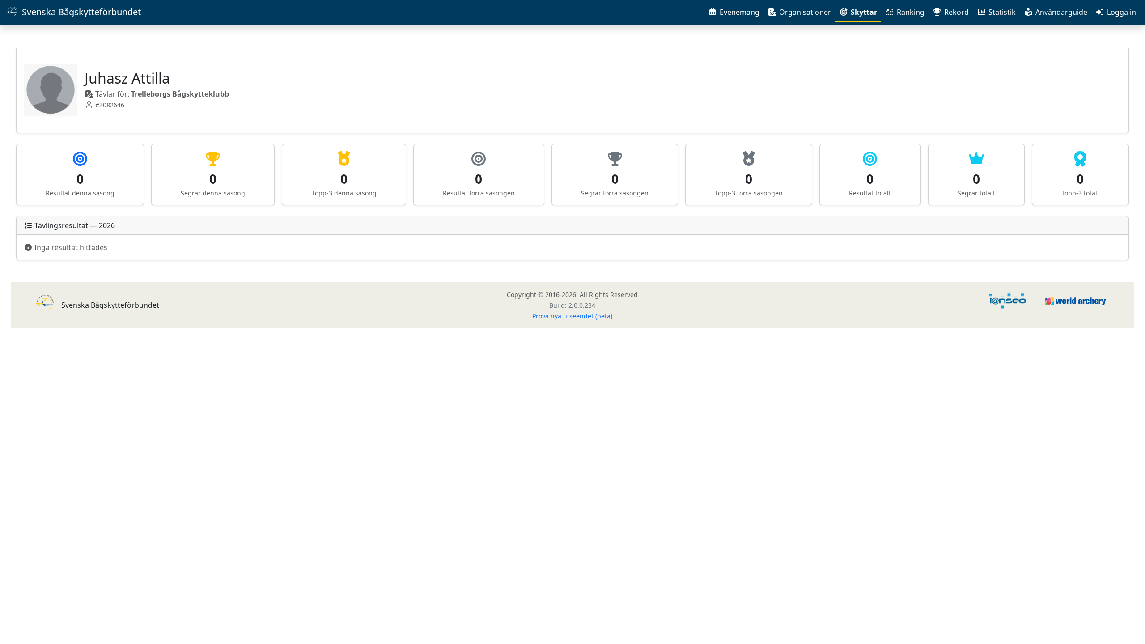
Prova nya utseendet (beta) (572, 316)
